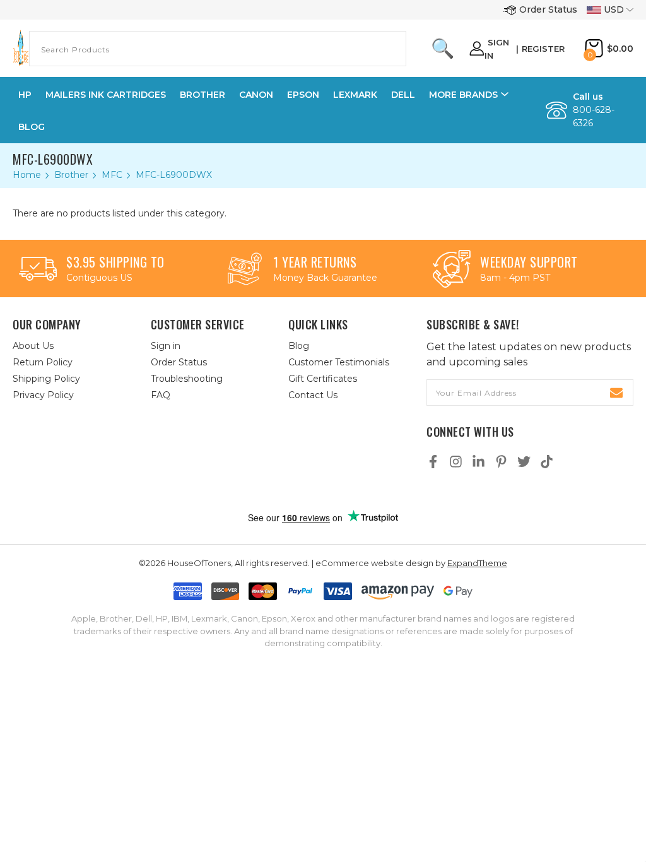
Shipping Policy (46, 378)
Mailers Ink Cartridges (105, 94)
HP (25, 94)
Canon (256, 94)
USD (613, 9)
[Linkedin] (478, 461)
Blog (31, 127)
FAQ (160, 395)
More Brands (463, 94)
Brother (202, 94)
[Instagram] (455, 461)
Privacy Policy (43, 395)
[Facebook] (433, 461)
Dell (403, 94)
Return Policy (43, 362)
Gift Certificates (322, 378)
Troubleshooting (187, 378)
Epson (303, 94)
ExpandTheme (477, 563)
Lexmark (355, 94)
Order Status (548, 9)
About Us (33, 345)
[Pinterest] (501, 461)
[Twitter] (524, 461)
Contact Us (313, 395)
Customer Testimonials (338, 362)
